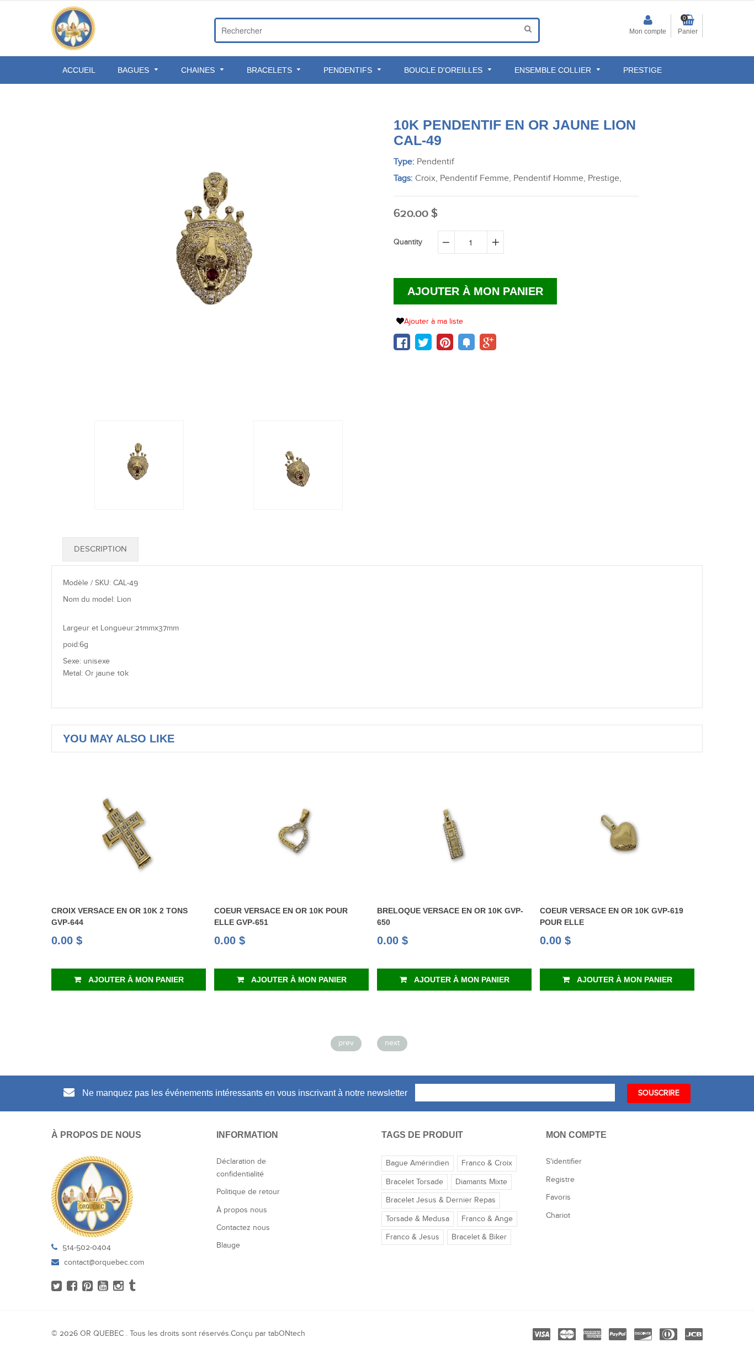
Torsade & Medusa (417, 1219)
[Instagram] (118, 1287)
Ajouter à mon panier (135, 979)
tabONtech (286, 1333)
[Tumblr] (132, 1287)
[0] (402, 342)
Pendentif (435, 162)
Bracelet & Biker (479, 1237)
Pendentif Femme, (475, 178)
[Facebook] (72, 1287)
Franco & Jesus (412, 1237)
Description (100, 549)
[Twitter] (56, 1287)
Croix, (426, 178)
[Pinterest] (87, 1287)
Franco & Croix (486, 1163)
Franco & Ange (487, 1219)
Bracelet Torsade (414, 1182)
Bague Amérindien (417, 1163)
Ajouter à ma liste (433, 321)
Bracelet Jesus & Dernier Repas (441, 1200)
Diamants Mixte (481, 1182)
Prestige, (605, 178)
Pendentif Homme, (549, 178)
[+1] (488, 342)
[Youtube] (103, 1287)
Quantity (408, 242)
